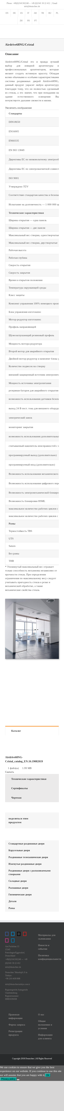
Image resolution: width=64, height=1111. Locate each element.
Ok (47, 1075)
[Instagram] (7, 940)
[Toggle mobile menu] (57, 30)
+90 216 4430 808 (12, 978)
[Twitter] (18, 934)
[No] (18, 1079)
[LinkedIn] (52, 818)
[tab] (32, 730)
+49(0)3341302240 (13, 959)
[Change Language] (43, 20)
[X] (45, 818)
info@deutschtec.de (13, 967)
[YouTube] (24, 934)
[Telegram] (13, 934)
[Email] (48, 822)
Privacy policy (8, 1079)
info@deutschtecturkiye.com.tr (17, 984)
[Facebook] (37, 818)
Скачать (9, 772)
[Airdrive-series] (32, 600)
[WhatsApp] (37, 822)
